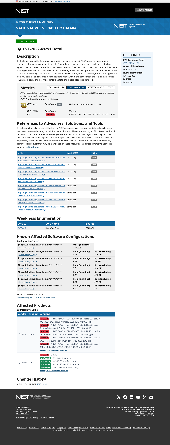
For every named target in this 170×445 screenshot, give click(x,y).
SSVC (110, 87)
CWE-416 (22, 228)
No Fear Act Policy (97, 427)
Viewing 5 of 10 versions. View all (54, 371)
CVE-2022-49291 (131, 63)
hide (36, 241)
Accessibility (34, 427)
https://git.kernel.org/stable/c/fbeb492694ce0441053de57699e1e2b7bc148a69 (41, 208)
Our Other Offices (46, 417)
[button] (144, 10)
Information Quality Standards (66, 430)
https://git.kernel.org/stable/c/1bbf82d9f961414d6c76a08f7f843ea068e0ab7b (41, 173)
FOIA (109, 427)
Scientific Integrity (140, 427)
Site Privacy (22, 427)
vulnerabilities (26, 41)
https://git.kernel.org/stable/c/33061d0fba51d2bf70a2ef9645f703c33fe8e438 (41, 180)
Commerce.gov (87, 430)
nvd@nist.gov (31, 147)
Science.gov (100, 430)
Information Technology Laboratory (34, 21)
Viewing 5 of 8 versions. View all (53, 350)
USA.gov (110, 430)
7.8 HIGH (50, 114)
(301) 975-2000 (22, 413)
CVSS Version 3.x (76, 87)
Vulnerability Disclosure (78, 427)
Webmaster (20, 417)
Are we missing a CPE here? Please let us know (36, 297)
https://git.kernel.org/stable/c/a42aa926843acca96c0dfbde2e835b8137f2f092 (41, 201)
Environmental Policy (122, 427)
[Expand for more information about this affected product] (20, 334)
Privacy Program (48, 427)
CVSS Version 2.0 (96, 87)
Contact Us (32, 417)
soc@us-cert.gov (147, 413)
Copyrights (61, 427)
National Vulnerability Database (48, 28)
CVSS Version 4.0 (56, 87)
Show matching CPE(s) (27, 248)
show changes (42, 384)
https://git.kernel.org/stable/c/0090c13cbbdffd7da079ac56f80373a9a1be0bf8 (41, 159)
